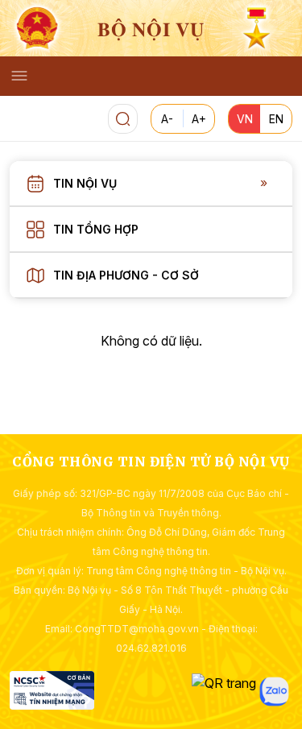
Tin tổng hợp (96, 229)
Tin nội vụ (85, 183)
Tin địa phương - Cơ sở (126, 275)
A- (167, 119)
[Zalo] (274, 691)
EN (276, 119)
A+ (199, 119)
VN (245, 119)
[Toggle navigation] (19, 75)
